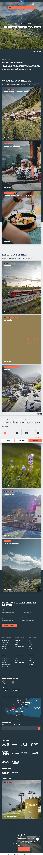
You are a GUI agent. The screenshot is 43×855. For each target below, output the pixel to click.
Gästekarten (17, 660)
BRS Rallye (4, 662)
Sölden (13, 23)
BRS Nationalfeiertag (6, 664)
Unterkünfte (17, 640)
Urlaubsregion (29, 23)
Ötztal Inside (17, 658)
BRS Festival (4, 660)
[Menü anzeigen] (41, 4)
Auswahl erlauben (21, 440)
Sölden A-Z (30, 648)
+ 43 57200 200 (5, 689)
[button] (21, 827)
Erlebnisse (17, 644)
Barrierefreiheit (28, 830)
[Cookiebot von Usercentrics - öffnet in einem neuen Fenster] (37, 414)
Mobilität (30, 644)
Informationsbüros (31, 662)
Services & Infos (5, 648)
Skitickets (17, 642)
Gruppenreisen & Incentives (20, 646)
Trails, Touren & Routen (6, 644)
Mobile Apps (30, 664)
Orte (29, 640)
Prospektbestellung (32, 666)
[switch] (16, 433)
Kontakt (29, 658)
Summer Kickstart (5, 658)
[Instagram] (18, 835)
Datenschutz (19, 830)
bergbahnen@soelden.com (16, 685)
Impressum (13, 830)
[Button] (39, 728)
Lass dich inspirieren (5, 650)
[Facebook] (21, 835)
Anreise (29, 642)
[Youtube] (25, 835)
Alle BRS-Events (5, 666)
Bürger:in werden (5, 642)
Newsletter (30, 660)
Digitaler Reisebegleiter (19, 662)
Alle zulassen (35, 440)
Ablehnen (8, 440)
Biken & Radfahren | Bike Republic (20, 23)
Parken (29, 646)
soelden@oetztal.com (16, 689)
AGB (24, 830)
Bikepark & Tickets (5, 646)
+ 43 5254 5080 (5, 685)
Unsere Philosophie (5, 640)
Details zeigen (37, 437)
